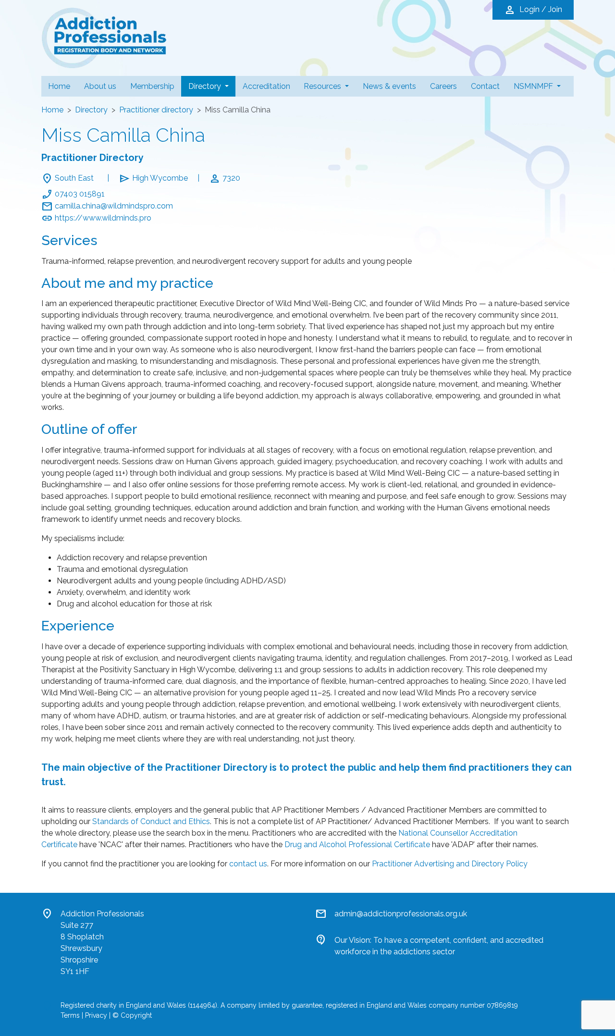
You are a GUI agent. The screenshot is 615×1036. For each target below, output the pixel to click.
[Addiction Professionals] (103, 37)
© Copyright (132, 1015)
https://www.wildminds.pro (103, 217)
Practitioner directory (156, 109)
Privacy (96, 1015)
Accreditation (266, 86)
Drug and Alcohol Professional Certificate (357, 844)
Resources (323, 86)
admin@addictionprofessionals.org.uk (400, 913)
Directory (211, 86)
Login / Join (533, 10)
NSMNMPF (534, 86)
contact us (248, 863)
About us (100, 86)
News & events (389, 86)
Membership (152, 86)
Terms (70, 1015)
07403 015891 (80, 193)
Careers (443, 86)
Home (59, 86)
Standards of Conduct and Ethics (151, 821)
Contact (485, 86)
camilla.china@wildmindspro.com (114, 205)
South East (74, 178)
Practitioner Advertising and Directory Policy (450, 863)
